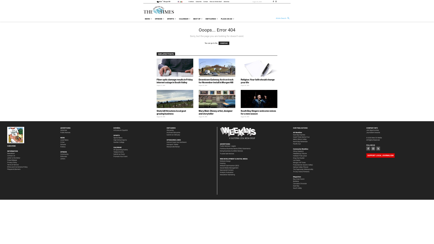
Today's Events (118, 152)
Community (64, 154)
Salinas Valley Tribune (300, 167)
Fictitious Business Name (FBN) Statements (235, 148)
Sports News (117, 138)
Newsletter (11, 153)
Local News (64, 140)
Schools (63, 144)
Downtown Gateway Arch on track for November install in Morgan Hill (216, 81)
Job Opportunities (372, 130)
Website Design (225, 161)
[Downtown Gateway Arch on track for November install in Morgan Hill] (217, 68)
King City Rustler (299, 158)
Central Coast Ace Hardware (176, 142)
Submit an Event (119, 154)
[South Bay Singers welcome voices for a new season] (259, 99)
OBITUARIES (171, 128)
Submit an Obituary (173, 135)
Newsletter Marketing (227, 175)
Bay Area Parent (298, 179)
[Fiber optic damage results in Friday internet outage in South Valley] (175, 68)
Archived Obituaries (173, 132)
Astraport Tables (172, 144)
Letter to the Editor (13, 158)
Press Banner (297, 165)
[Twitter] (378, 148)
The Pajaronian (298, 169)
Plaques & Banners (13, 169)
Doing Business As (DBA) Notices (231, 151)
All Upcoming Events (120, 150)
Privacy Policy (12, 162)
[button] (283, 18)
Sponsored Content (227, 170)
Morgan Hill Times (299, 162)
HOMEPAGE (224, 43)
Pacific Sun (297, 144)
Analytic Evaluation (226, 172)
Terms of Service (13, 165)
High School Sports (120, 140)
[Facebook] (273, 1)
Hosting (222, 163)
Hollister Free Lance (300, 156)
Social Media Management (229, 168)
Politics (62, 147)
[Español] (181, 2)
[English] (179, 2)
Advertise (63, 130)
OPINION (63, 152)
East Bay (296, 186)
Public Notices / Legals (228, 146)
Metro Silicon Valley (300, 139)
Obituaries (170, 130)
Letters (62, 159)
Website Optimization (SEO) (229, 166)
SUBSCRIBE (11, 146)
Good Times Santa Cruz (301, 137)
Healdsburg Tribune (300, 153)
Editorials (63, 156)
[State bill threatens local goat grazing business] (175, 99)
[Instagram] (276, 1)
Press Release (12, 160)
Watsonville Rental (173, 147)
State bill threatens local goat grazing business (171, 112)
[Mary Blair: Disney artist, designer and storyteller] (217, 99)
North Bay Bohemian (300, 141)
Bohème (296, 181)
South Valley (297, 188)
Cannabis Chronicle (300, 183)
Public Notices (65, 132)
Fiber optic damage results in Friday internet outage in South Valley (175, 81)
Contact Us (11, 156)
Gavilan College (118, 142)
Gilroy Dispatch (298, 151)
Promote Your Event (120, 156)
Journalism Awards (373, 132)
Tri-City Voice (297, 171)
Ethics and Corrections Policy (17, 167)
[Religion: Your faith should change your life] (259, 68)
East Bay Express (299, 135)
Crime (62, 142)
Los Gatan (296, 160)
